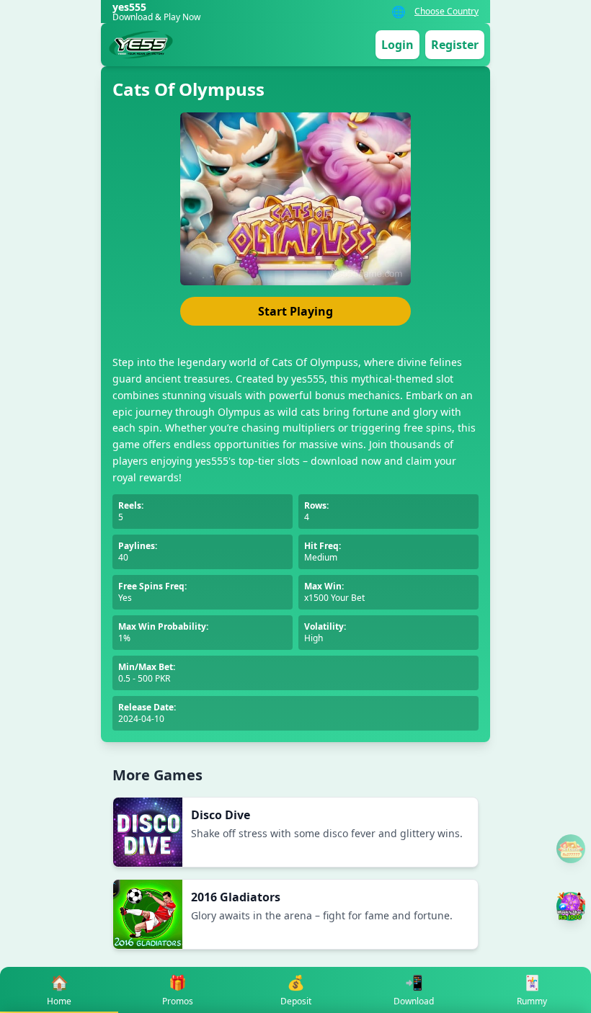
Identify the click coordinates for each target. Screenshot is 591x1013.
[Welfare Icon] (570, 848)
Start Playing (295, 311)
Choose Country (446, 11)
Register (455, 45)
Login (397, 45)
